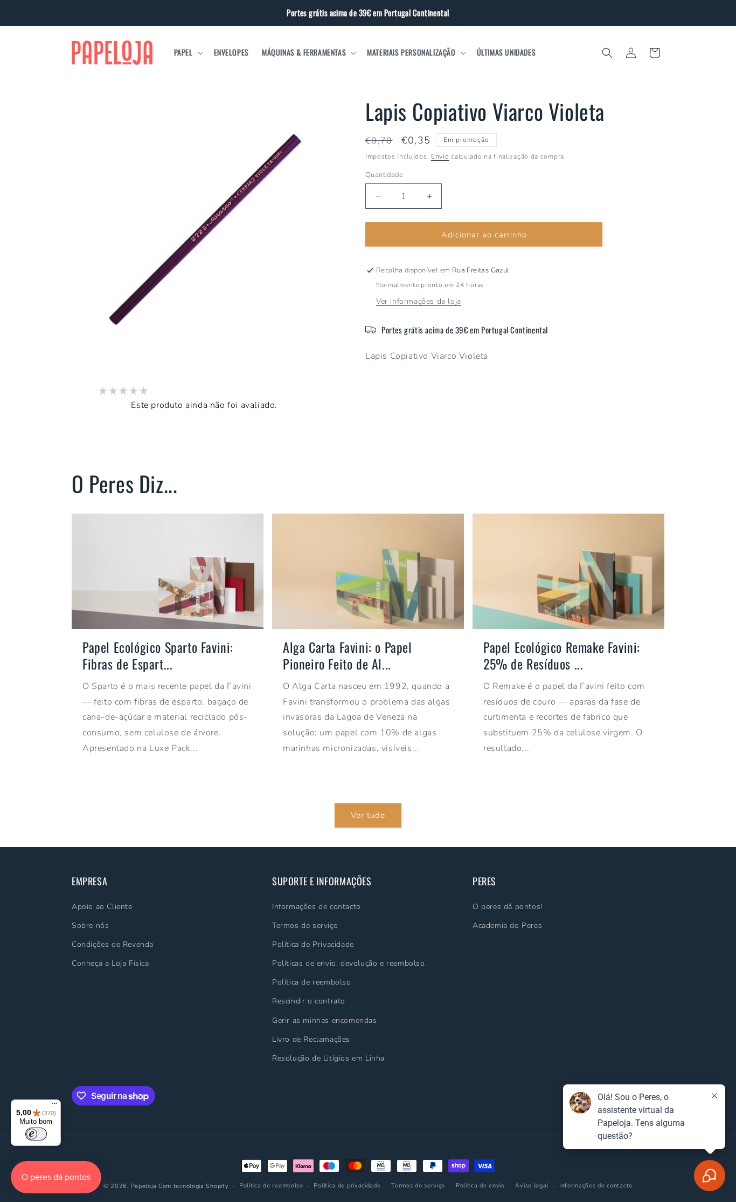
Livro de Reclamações (311, 1039)
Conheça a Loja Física (110, 963)
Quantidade (384, 175)
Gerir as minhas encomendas (324, 1020)
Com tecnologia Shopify (193, 1186)
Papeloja (144, 1186)
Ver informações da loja (418, 301)
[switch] (36, 1134)
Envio (440, 156)
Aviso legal (531, 1185)
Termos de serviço (305, 925)
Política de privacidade (347, 1185)
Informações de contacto (316, 906)
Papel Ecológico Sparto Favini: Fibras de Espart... (157, 655)
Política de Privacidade (313, 944)
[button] (187, 52)
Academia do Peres (507, 925)
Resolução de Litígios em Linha (328, 1058)
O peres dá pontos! (508, 906)
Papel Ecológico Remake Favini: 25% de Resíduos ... (561, 655)
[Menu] (54, 1105)
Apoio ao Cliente (102, 906)
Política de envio (480, 1185)
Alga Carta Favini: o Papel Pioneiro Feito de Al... (347, 655)
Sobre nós (90, 925)
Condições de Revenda (113, 944)
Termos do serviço (418, 1185)
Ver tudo (368, 815)
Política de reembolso (311, 982)
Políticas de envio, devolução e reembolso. (349, 963)
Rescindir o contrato (308, 1001)
